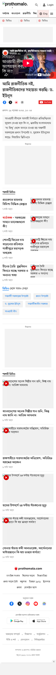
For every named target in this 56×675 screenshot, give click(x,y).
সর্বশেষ (5, 13)
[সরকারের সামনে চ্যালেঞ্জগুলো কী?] (42, 222)
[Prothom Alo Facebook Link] (13, 604)
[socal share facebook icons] (5, 103)
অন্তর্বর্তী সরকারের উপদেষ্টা (16, 296)
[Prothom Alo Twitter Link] (21, 604)
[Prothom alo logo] (28, 569)
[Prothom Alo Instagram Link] (29, 604)
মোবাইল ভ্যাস (30, 587)
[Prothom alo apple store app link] (39, 621)
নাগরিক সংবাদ (13, 576)
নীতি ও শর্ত (11, 639)
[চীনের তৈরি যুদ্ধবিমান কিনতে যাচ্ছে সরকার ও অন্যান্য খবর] (42, 271)
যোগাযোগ (25, 639)
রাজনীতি (27, 13)
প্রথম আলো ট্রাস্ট (10, 581)
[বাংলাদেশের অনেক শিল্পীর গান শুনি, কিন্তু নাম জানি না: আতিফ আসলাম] (28, 394)
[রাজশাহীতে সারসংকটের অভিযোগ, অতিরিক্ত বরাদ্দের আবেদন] (28, 441)
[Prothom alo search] (36, 5)
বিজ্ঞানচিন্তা (42, 576)
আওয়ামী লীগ (11, 311)
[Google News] (44, 604)
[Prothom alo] (15, 5)
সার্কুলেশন (41, 634)
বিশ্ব (35, 13)
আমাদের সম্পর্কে (13, 634)
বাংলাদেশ (16, 13)
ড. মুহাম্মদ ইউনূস (12, 304)
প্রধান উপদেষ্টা (42, 296)
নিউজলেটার (39, 639)
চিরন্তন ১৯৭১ (35, 581)
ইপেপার (46, 581)
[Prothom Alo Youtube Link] (37, 604)
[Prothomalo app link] (17, 621)
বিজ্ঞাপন (28, 634)
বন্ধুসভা (23, 581)
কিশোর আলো (28, 576)
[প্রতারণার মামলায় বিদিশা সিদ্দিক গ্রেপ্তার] (42, 204)
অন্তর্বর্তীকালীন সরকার (38, 304)
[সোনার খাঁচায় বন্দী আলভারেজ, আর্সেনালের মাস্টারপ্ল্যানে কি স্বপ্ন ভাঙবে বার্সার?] (28, 531)
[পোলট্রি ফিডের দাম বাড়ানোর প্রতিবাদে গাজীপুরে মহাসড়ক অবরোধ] (42, 244)
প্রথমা (19, 587)
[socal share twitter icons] (11, 103)
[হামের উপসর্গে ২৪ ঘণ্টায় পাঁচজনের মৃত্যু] (28, 488)
